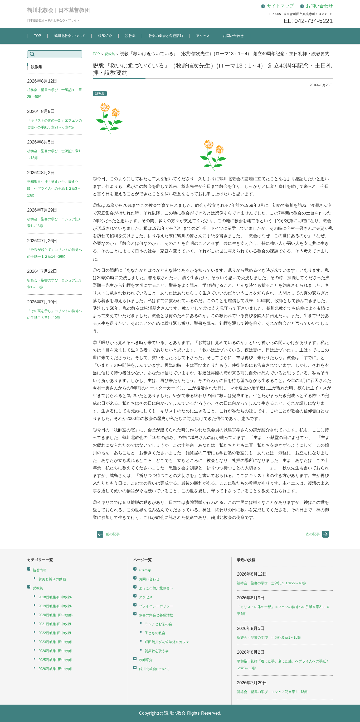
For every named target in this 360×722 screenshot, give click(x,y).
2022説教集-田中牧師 (54, 633)
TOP (37, 36)
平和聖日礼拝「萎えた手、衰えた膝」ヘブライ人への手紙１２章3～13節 (53, 188)
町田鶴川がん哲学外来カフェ (167, 642)
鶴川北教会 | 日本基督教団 (58, 10)
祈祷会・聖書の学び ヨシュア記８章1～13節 (272, 692)
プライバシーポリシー (156, 606)
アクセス (203, 36)
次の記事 (313, 534)
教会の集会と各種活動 (166, 36)
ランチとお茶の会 (158, 624)
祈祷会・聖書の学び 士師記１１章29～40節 (271, 583)
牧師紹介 (105, 36)
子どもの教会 (155, 633)
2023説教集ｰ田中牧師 (55, 642)
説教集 (130, 36)
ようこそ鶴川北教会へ (156, 588)
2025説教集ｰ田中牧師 (55, 660)
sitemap (145, 570)
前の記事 (113, 534)
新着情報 (39, 570)
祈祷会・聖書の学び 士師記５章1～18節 (269, 637)
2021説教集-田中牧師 (54, 624)
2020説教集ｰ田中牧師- (55, 615)
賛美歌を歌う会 (157, 651)
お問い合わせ (233, 36)
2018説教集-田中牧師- (55, 597)
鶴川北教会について (69, 36)
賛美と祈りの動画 (52, 579)
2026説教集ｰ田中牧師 (55, 669)
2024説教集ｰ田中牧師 (55, 651)
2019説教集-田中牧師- (55, 606)
